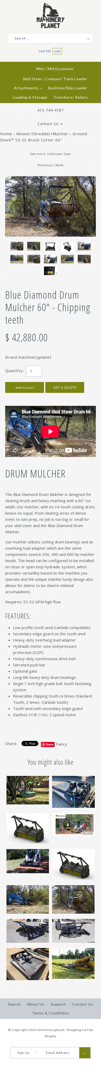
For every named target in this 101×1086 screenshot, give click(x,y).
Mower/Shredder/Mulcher (42, 133)
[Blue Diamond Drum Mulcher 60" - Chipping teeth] (50, 179)
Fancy (61, 744)
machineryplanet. (51, 1030)
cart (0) (45, 51)
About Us (36, 1004)
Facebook (46, 1065)
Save (50, 744)
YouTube (52, 1065)
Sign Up (23, 1053)
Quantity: (14, 370)
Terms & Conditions (50, 1013)
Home (6, 133)
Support (58, 1004)
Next (59, 165)
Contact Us (82, 1004)
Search (14, 1004)
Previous (45, 165)
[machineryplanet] (51, 5)
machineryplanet (35, 357)
